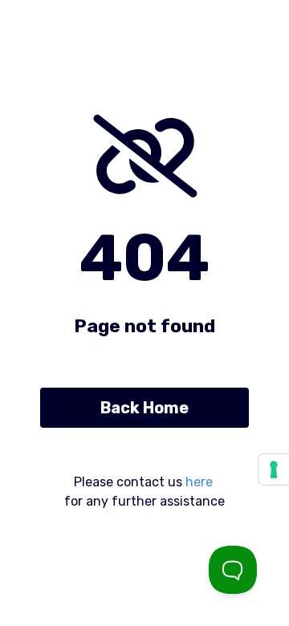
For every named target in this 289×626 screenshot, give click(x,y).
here (199, 482)
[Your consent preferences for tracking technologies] (273, 469)
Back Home (144, 407)
